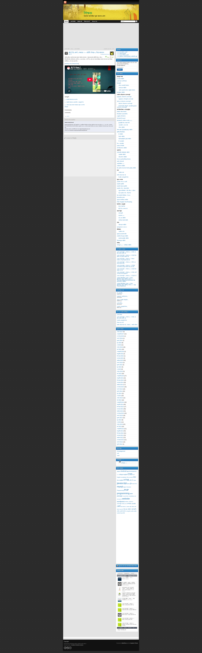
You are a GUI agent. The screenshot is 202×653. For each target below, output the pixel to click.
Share (66, 106)
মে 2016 (119, 345)
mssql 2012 (134, 483)
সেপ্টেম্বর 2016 (120, 336)
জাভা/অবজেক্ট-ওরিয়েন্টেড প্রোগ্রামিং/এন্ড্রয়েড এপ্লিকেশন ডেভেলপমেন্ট (127, 106)
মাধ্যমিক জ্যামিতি (120, 184)
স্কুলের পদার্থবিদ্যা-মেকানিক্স (122, 199)
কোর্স (71, 54)
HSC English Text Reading (124, 201)
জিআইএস (124, 506)
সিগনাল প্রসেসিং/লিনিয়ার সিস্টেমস (124, 159)
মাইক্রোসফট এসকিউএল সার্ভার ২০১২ (124, 120)
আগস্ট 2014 (120, 389)
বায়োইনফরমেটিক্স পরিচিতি (124, 238)
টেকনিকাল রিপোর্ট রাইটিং (123, 220)
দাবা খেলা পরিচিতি (122, 217)
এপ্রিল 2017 (120, 331)
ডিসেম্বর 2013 (120, 406)
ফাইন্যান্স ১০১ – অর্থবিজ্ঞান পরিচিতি (124, 245)
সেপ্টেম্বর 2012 (120, 439)
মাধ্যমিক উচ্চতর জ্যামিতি (122, 186)
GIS (127, 477)
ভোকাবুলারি (128, 511)
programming (123, 493)
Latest (132, 573)
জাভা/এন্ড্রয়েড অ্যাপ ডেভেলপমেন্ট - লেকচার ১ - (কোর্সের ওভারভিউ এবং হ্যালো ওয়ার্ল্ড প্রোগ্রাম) (128, 588)
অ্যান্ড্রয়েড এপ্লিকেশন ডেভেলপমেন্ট (124, 96)
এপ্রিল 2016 (120, 347)
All (133, 627)
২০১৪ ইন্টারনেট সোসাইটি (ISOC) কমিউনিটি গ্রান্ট (127, 56)
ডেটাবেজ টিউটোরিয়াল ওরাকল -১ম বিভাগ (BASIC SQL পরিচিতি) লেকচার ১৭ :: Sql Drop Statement (126, 285)
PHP (126, 490)
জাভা (121, 506)
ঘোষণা (118, 455)
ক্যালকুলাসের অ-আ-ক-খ (122, 227)
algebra (118, 471)
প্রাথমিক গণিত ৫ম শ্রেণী (122, 181)
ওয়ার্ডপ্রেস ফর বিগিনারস (122, 81)
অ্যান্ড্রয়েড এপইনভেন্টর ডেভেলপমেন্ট (126, 99)
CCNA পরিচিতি (120, 78)
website (126, 498)
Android (123, 471)
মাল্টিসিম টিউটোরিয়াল (121, 132)
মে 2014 (119, 395)
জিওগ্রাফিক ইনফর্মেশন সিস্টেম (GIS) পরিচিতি (126, 168)
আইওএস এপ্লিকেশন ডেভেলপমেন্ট (124, 101)
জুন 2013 (119, 420)
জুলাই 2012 (119, 444)
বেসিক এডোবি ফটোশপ (121, 511)
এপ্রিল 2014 (120, 398)
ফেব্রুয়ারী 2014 (120, 402)
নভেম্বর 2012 (120, 435)
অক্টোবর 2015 (120, 360)
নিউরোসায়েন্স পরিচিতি (121, 240)
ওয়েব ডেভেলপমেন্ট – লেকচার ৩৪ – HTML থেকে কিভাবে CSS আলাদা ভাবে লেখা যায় (126, 266)
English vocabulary (121, 477)
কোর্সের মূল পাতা (68, 63)
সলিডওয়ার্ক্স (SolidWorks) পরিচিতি (124, 129)
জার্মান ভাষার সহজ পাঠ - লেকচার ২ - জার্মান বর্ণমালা (127, 324)
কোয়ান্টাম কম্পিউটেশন (121, 116)
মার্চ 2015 (119, 373)
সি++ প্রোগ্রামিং (120, 143)
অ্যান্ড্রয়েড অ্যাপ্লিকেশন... (122, 296)
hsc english (120, 480)
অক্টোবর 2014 (120, 384)
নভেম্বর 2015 (120, 358)
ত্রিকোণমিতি (121, 509)
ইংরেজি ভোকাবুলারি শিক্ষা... (122, 306)
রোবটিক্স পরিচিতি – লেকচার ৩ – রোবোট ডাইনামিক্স (72, 48)
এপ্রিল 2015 (120, 371)
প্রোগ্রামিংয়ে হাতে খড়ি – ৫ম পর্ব (109, 48)
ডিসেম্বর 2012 (120, 433)
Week (125, 627)
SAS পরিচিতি (122, 136)
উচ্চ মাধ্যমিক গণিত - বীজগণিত (125, 193)
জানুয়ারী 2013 (120, 431)
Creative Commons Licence (77, 645)
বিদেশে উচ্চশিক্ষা (122, 206)
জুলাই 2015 (119, 364)
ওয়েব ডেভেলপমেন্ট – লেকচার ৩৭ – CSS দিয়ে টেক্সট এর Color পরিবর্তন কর (126, 256)
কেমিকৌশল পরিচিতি (121, 165)
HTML (126, 480)
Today (121, 627)
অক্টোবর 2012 (120, 437)
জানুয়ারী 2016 (120, 353)
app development (131, 471)
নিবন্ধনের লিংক (75, 63)
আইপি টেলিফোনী (120, 161)
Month (129, 627)
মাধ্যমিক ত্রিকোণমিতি (121, 513)
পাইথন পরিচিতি (122, 127)
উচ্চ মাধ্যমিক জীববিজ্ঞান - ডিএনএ (123, 195)
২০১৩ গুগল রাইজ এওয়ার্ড (122, 52)
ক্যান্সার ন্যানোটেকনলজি (121, 233)
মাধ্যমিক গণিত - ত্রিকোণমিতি (123, 188)
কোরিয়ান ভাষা (121, 172)
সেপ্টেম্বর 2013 (120, 413)
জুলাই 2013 (119, 417)
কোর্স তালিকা (119, 314)
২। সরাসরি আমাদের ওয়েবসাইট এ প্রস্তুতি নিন (74, 102)
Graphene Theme (134, 643)
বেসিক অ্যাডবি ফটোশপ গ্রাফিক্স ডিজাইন (127, 90)
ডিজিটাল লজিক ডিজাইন (121, 111)
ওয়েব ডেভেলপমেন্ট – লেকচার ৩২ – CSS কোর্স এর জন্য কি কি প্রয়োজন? (127, 273)
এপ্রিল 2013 (120, 424)
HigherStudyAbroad (105, 54)
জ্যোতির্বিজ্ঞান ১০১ (120, 163)
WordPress (124, 643)
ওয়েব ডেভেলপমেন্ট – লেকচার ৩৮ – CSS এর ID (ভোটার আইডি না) (126, 252)
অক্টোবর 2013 (120, 411)
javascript (122, 483)
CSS (130, 474)
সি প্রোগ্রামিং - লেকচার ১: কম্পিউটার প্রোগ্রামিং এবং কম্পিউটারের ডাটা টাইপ (128, 583)
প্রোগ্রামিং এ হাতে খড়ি (123, 125)
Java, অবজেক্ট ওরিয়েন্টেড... (123, 299)
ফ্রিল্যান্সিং (119, 83)
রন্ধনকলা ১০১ (121, 215)
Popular (120, 573)
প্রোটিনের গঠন (121, 231)
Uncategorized (121, 451)
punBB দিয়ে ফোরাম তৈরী (124, 122)
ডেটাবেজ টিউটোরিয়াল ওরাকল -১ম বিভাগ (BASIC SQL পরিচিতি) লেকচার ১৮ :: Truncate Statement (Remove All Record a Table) (126, 279)
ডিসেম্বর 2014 (120, 380)
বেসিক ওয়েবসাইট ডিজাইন (124, 85)
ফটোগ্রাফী (121, 213)
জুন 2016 (119, 342)
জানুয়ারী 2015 (120, 378)
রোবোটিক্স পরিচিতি (122, 154)
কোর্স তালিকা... (120, 303)
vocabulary (131, 496)
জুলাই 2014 (119, 391)
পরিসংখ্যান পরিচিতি (122, 224)
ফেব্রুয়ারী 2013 (120, 428)
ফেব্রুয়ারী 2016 (120, 351)
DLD (134, 474)
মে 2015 (119, 369)
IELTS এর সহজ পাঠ (123, 208)
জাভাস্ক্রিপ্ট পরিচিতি (121, 92)
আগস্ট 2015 (120, 362)
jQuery (128, 483)
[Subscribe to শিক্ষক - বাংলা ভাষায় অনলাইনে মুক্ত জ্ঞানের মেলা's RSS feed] (65, 2)
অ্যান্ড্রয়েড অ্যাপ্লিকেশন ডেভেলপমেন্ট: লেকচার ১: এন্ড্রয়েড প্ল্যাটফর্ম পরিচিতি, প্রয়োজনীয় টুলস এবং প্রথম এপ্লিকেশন (128, 594)
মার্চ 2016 (119, 349)
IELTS (68, 116)
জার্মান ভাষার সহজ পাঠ (121, 175)
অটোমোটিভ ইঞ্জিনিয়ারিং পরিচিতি (123, 152)
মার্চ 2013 (119, 426)
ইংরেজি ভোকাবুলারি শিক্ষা (123, 177)
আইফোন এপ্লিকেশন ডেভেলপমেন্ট (125, 103)
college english (123, 474)
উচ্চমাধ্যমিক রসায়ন (121, 197)
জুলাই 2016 (119, 340)
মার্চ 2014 (119, 400)
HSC (134, 477)
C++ (118, 474)
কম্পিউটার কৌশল (124, 503)
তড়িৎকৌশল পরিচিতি (123, 157)
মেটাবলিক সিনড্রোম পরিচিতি (122, 236)
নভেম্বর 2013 (120, 409)
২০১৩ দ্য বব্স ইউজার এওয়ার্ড (123, 55)
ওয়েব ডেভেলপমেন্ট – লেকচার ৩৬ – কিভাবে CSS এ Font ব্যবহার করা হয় (125, 259)
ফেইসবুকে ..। (120, 460)
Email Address (121, 65)
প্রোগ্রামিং (133, 509)
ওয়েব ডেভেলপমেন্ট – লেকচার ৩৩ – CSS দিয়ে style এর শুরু (126, 269)
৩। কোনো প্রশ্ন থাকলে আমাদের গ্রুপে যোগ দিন (75, 104)
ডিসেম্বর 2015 (120, 356)
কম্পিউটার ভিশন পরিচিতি (122, 148)
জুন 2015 (119, 367)
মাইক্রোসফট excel (121, 118)
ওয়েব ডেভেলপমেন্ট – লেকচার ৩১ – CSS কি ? (126, 275)
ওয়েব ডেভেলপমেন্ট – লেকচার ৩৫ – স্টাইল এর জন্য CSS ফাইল (126, 262)
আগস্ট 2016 (120, 338)
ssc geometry (125, 496)
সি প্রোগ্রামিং (121, 141)
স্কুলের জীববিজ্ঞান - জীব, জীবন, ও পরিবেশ (127, 190)
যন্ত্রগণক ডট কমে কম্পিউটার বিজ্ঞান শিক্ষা (127, 566)
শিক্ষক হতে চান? (120, 322)
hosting (131, 477)
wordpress (121, 501)
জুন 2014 (119, 393)
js (131, 483)
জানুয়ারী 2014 (120, 404)
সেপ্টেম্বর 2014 (120, 386)
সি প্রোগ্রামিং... (120, 293)
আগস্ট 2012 (120, 442)
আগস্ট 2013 (120, 415)
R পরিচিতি (121, 134)
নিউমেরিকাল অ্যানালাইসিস (122, 114)
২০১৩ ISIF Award (121, 53)
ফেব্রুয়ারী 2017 (120, 334)
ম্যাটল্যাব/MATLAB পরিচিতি (125, 138)
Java (135, 480)
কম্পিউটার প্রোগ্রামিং (131, 503)
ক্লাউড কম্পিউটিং (120, 145)
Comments (126, 573)
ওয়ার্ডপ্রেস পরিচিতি (122, 87)
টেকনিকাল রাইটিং (129, 506)
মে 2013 (119, 422)
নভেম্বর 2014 (120, 382)
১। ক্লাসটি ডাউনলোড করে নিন (71, 99)
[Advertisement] (101, 37)
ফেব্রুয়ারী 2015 (120, 375)
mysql (120, 486)
